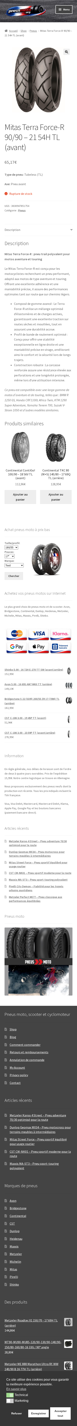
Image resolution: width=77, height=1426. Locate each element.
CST (12, 1223)
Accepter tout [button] (60, 1413)
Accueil (13, 31)
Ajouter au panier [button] (20, 496)
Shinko (14, 1284)
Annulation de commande (27, 1060)
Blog (13, 1037)
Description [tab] (12, 230)
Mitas (13, 1269)
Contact (15, 1083)
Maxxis (14, 1246)
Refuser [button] (16, 1413)
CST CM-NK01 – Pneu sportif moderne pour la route (40, 873)
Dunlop (15, 1231)
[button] (66, 52)
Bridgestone (18, 1208)
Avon (13, 1201)
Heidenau (16, 1239)
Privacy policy (19, 1075)
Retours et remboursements (29, 1052)
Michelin (15, 1262)
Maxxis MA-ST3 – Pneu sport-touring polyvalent (38, 879)
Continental (18, 1216)
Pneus (33, 31)
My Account (17, 1068)
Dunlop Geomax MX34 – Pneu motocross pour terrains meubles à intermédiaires (37, 854)
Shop (24, 31)
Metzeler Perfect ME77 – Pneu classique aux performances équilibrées (35, 899)
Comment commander (25, 1045)
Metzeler (16, 1254)
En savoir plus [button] (16, 1389)
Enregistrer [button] (38, 1413)
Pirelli (14, 1277)
